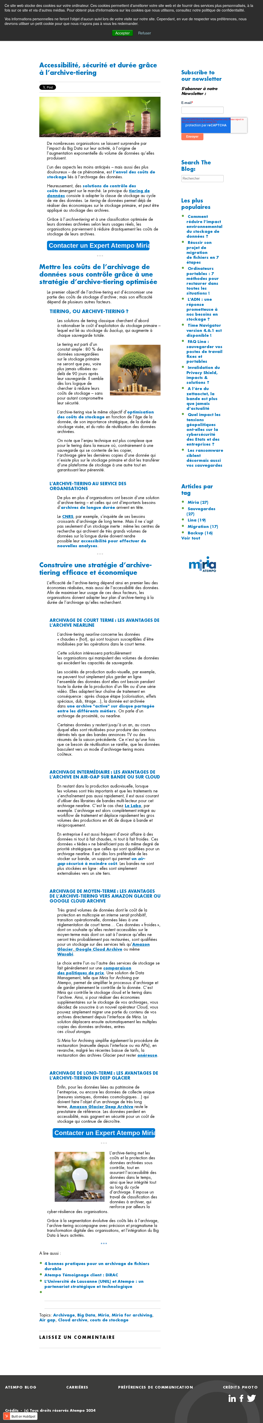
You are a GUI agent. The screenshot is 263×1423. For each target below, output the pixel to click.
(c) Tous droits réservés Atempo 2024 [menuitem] (59, 1410)
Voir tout (190, 538)
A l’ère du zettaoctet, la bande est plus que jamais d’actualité (202, 399)
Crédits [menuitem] (11, 1410)
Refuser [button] (144, 33)
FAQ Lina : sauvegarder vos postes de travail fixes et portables (204, 352)
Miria (103, 1315)
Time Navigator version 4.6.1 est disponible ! (204, 330)
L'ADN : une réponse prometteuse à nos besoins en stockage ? (202, 309)
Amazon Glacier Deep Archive (101, 1107)
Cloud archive (72, 1320)
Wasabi (65, 954)
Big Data (86, 1315)
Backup (200, 533)
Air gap (47, 1320)
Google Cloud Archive (99, 949)
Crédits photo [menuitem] (240, 1387)
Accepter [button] (122, 33)
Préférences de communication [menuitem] (155, 1387)
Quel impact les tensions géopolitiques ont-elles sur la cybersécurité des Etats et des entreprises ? (203, 429)
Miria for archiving (132, 1315)
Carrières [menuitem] (77, 1387)
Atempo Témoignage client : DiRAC (81, 1275)
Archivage (64, 1315)
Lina (197, 520)
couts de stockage (109, 1320)
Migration (203, 527)
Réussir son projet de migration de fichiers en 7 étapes (202, 252)
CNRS (67, 517)
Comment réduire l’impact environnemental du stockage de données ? (204, 226)
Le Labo (133, 806)
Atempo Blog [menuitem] (21, 1387)
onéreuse (147, 1055)
